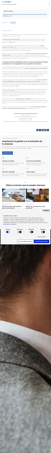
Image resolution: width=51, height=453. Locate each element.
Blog (12, 22)
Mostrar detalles (41, 236)
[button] (37, 130)
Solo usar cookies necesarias (25, 241)
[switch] (20, 232)
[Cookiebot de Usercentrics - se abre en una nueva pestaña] (43, 211)
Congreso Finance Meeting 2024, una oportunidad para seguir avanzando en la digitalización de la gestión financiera (25, 15)
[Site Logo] (6, 1)
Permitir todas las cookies (42, 241)
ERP (14, 22)
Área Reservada (9, 4)
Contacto (4, 4)
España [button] (14, 4)
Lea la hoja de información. (10, 224)
